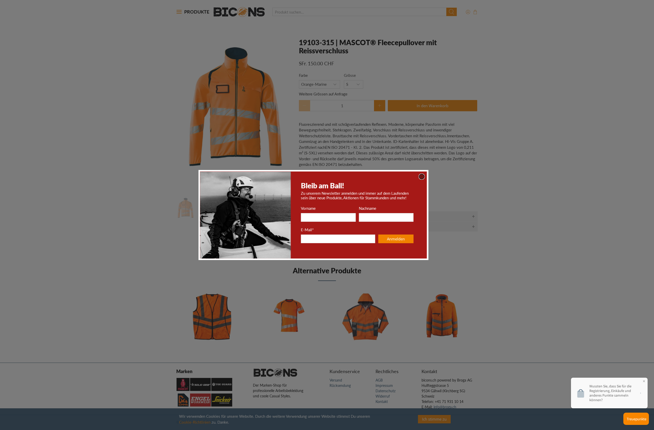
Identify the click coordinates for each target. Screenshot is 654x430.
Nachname (381, 208)
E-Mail (320, 229)
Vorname (321, 208)
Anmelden (409, 238)
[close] (435, 176)
